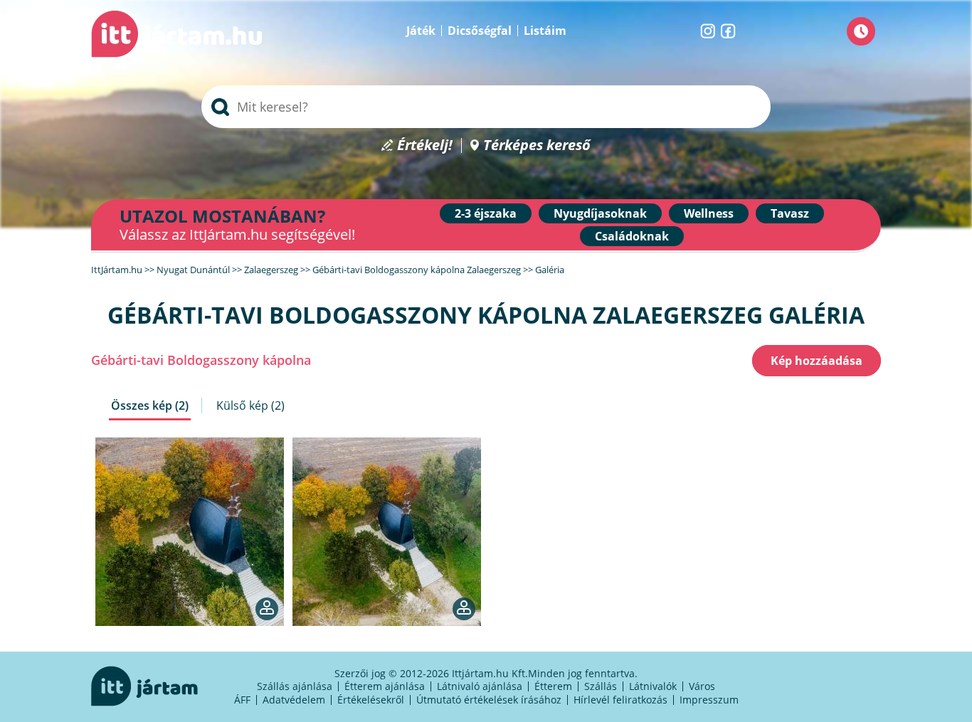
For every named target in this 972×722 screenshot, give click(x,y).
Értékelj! (425, 145)
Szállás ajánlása (294, 686)
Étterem (553, 686)
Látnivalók (653, 686)
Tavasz (790, 213)
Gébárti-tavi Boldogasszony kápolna (201, 360)
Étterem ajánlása (384, 686)
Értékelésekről (370, 699)
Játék (420, 30)
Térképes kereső (537, 145)
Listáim (545, 30)
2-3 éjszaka (486, 213)
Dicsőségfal (480, 30)
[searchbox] (486, 106)
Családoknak (632, 236)
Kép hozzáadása (816, 360)
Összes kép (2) (150, 405)
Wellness (709, 213)
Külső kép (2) (250, 405)
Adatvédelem (294, 699)
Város (702, 686)
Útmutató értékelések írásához (488, 699)
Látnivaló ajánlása (479, 686)
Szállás (600, 686)
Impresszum (709, 699)
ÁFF (242, 699)
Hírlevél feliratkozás (620, 699)
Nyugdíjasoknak (600, 213)
